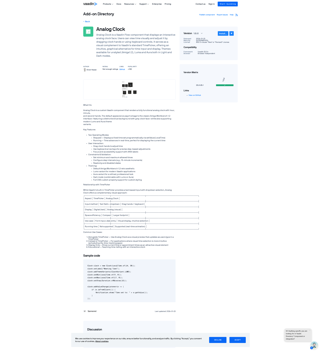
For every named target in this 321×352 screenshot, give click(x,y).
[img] (85, 70)
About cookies (101, 341)
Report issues (222, 15)
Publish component (207, 15)
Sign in (212, 4)
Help (231, 15)
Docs (118, 4)
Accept (237, 340)
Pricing (168, 4)
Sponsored (92, 311)
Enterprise (157, 4)
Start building (228, 4)
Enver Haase (92, 70)
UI (84, 311)
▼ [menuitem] (231, 33)
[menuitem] (223, 33)
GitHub (122, 69)
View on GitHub (195, 95)
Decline (217, 340)
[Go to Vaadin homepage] (90, 4)
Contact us (201, 4)
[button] (196, 33)
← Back (86, 22)
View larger (129, 89)
